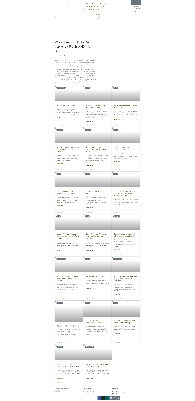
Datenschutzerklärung (135, 10)
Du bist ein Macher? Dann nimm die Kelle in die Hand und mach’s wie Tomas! (126, 194)
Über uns (93, 3)
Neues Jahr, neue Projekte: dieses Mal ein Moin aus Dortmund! (96, 236)
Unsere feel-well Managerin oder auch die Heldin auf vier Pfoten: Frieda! (68, 236)
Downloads (138, 12)
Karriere (102, 6)
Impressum (138, 8)
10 (64, 385)
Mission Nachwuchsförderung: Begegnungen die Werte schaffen (125, 279)
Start (86, 3)
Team (86, 6)
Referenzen (93, 6)
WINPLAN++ (137, 6)
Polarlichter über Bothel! (66, 105)
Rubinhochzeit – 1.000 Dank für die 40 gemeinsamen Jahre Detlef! (68, 149)
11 (65, 385)
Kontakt (96, 9)
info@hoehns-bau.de (88, 393)
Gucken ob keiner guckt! (95, 276)
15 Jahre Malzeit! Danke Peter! (68, 326)
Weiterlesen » (60, 117)
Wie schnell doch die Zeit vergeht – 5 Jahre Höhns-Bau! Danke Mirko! (97, 149)
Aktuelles (88, 9)
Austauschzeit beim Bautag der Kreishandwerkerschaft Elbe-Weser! (69, 279)
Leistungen (102, 3)
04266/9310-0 (89, 390)
